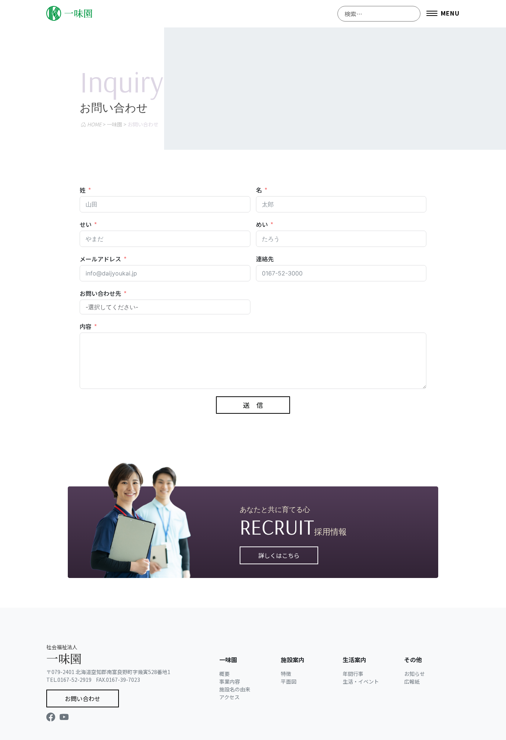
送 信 (253, 405)
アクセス (229, 697)
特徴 (286, 673)
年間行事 (353, 673)
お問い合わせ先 (100, 293)
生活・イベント (361, 681)
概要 (224, 673)
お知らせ (414, 673)
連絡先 (265, 258)
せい (85, 224)
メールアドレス (100, 258)
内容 (85, 326)
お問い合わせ (82, 698)
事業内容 (229, 681)
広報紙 (412, 681)
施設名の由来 (234, 689)
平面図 (288, 681)
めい (262, 224)
